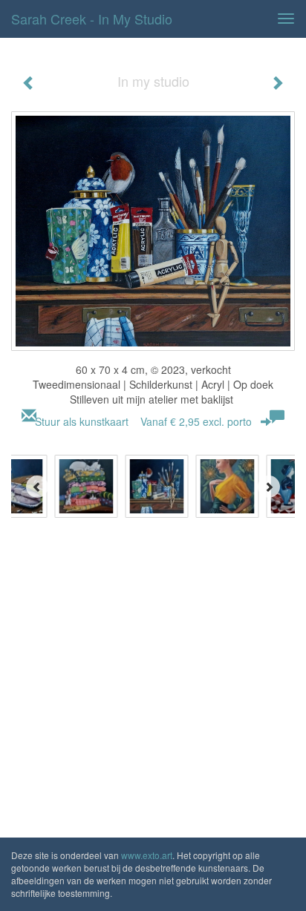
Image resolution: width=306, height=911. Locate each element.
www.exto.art (146, 855)
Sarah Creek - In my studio (91, 18)
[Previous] (37, 487)
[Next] (269, 487)
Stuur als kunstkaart (143, 421)
